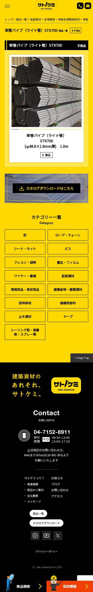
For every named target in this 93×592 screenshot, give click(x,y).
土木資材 (25, 316)
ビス (68, 248)
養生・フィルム (68, 262)
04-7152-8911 (52, 432)
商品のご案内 (35, 490)
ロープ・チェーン (68, 235)
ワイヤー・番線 (25, 276)
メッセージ (34, 501)
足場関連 (49, 19)
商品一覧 (21, 19)
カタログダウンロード (46, 523)
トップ (9, 19)
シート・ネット (25, 248)
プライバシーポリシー (46, 551)
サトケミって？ (34, 478)
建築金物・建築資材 (68, 289)
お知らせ (57, 478)
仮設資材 (35, 19)
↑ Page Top (82, 358)
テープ (68, 316)
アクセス (57, 496)
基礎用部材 (68, 303)
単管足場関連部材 (69, 19)
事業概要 (32, 484)
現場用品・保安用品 (25, 289)
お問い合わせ (60, 490)
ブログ (55, 484)
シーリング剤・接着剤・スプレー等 (25, 332)
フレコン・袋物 (25, 262)
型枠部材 (25, 303)
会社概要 (32, 496)
